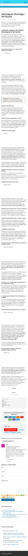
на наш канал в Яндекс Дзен (14, 431)
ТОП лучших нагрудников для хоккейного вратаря (14, 514)
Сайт (2, 476)
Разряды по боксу (14, 530)
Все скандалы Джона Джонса (9, 515)
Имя (2, 467)
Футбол (9, 19)
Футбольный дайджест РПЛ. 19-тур (11, 517)
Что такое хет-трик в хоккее (9, 510)
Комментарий (4, 480)
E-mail (3, 471)
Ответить (9, 461)
